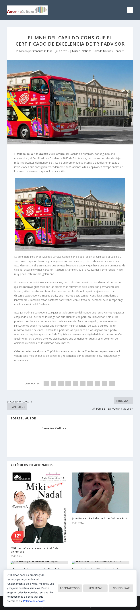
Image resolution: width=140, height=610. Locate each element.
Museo (76, 51)
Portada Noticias (103, 51)
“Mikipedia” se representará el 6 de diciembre (34, 550)
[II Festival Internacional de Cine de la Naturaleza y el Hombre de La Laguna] (39, 562)
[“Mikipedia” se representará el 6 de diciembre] (39, 507)
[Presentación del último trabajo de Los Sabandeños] (100, 562)
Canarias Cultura (42, 51)
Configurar (121, 588)
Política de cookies (34, 601)
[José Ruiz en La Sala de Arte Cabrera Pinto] (100, 492)
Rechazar (95, 588)
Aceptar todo (70, 588)
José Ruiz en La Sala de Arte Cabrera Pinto (100, 518)
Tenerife (119, 51)
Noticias (86, 51)
